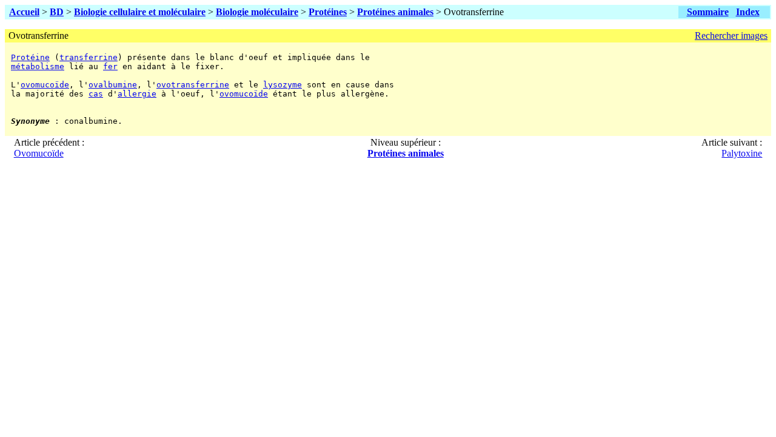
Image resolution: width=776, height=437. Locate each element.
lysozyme (282, 84)
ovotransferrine (192, 84)
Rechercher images (731, 35)
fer (110, 66)
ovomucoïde (45, 84)
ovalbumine (113, 84)
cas (96, 93)
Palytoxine (741, 153)
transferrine (88, 57)
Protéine (30, 57)
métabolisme (37, 66)
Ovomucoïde (39, 153)
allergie (137, 93)
